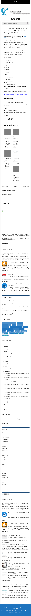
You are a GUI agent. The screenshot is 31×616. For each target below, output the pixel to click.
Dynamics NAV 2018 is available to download (13, 544)
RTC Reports (5, 333)
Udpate (17, 333)
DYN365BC (4, 325)
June (6, 361)
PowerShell (23, 331)
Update (9, 37)
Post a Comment (6, 194)
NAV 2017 (10, 329)
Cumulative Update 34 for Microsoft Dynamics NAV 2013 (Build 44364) (15, 30)
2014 (4, 404)
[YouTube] (17, 19)
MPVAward (20, 325)
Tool (14, 333)
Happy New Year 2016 (10, 381)
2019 (4, 344)
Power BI (17, 331)
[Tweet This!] (9, 119)
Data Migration (12, 322)
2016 (4, 351)
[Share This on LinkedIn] (11, 119)
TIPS (10, 333)
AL (2, 322)
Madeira (14, 325)
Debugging (20, 322)
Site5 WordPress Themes (13, 610)
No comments (17, 37)
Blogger (19, 419)
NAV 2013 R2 (19, 327)
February (7, 368)
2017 (4, 349)
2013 (4, 407)
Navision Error (10, 331)
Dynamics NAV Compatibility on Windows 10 (16, 177)
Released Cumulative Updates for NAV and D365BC (15, 310)
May (6, 363)
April (6, 366)
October (7, 356)
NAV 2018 (16, 329)
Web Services (5, 335)
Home (15, 186)
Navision (4, 331)
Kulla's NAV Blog (16, 607)
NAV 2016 (4, 329)
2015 (4, 402)
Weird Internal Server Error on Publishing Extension (15, 300)
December (8, 353)
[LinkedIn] (14, 19)
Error (10, 325)
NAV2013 (22, 329)
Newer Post (5, 186)
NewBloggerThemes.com (16, 612)
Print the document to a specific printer (18, 563)
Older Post (26, 186)
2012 (4, 409)
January (7, 371)
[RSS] (19, 19)
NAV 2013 (12, 327)
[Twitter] (12, 19)
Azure (6, 322)
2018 (4, 346)
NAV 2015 (25, 327)
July (6, 358)
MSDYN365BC (5, 327)
